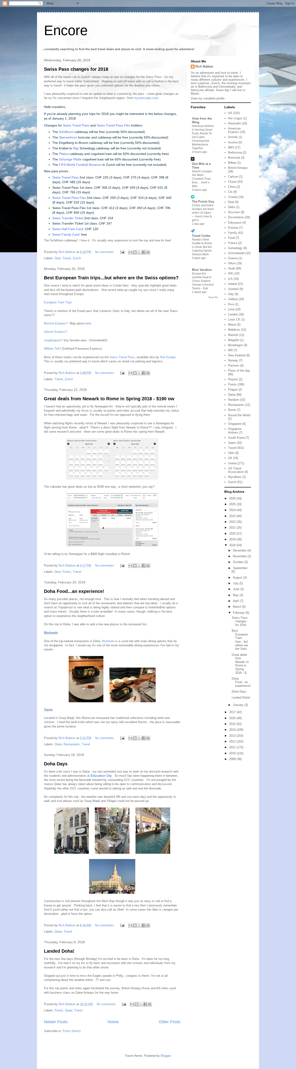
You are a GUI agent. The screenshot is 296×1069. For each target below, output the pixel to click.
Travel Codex (201, 235)
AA (230, 113)
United (232, 463)
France (232, 243)
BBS (231, 147)
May (236, 595)
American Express (234, 130)
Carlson (233, 176)
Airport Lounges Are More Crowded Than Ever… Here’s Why (202, 179)
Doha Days (56, 763)
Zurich (77, 258)
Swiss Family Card (65, 234)
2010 (233, 753)
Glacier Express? (55, 331)
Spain (232, 442)
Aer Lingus (235, 118)
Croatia (232, 197)
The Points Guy (203, 201)
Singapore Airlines (234, 430)
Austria (232, 142)
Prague (232, 389)
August (238, 577)
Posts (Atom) (71, 1031)
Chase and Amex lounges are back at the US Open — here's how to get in (203, 213)
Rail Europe (168, 357)
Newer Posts (56, 1022)
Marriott (233, 335)
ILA (230, 278)
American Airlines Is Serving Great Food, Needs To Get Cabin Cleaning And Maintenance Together (203, 137)
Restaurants (72, 744)
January (238, 705)
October (238, 562)
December (240, 550)
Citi (230, 192)
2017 (233, 712)
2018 (233, 545)
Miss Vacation (202, 269)
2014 (233, 729)
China (232, 186)
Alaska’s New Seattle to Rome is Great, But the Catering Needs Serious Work (202, 247)
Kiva (231, 304)
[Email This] (130, 252)
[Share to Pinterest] (148, 252)
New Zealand (236, 355)
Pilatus (64, 154)
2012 (233, 741)
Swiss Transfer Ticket (67, 218)
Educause (234, 222)
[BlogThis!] (135, 252)
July (236, 583)
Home (113, 1022)
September (240, 568)
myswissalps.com (146, 98)
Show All (212, 297)
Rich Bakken (204, 66)
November (240, 556)
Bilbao (232, 162)
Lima (231, 309)
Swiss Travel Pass (76, 125)
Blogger (166, 1055)
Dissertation (236, 217)
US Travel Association (236, 470)
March (237, 606)
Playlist (233, 379)
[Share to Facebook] (143, 252)
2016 (233, 718)
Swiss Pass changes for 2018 (76, 69)
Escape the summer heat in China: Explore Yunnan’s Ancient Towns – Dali (203, 281)
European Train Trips (58, 302)
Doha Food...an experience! (74, 591)
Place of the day (239, 370)
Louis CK (234, 319)
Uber (231, 453)
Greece (233, 258)
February (239, 612)
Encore (66, 30)
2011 (233, 747)
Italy (231, 294)
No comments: (105, 252)
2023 (233, 516)
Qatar (58, 744)
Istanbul (233, 289)
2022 (233, 522)
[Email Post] (122, 252)
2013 (233, 735)
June (236, 589)
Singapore (234, 423)
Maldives (234, 329)
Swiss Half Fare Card (67, 229)
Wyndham (234, 477)
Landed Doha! (59, 951)
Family (232, 232)
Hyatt (231, 268)
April (236, 601)
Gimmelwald (236, 253)
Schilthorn (66, 132)
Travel (66, 258)
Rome (232, 410)
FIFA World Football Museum (80, 164)
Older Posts (169, 1022)
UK (230, 458)
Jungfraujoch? (53, 340)
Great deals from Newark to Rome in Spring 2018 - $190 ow (109, 398)
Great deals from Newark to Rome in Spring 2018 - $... (240, 664)
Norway (233, 360)
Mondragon (235, 345)
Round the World (239, 415)
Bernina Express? (56, 323)
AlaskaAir (234, 123)
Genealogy (235, 248)
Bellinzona (235, 152)
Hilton (232, 263)
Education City (101, 775)
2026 (233, 498)
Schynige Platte (70, 159)
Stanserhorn (68, 137)
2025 (233, 504)
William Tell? (52, 348)
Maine (232, 324)
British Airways (238, 167)
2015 (233, 724)
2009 (233, 759)
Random (233, 399)
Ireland (232, 284)
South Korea (236, 437)
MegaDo (233, 340)
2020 (233, 533)
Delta (231, 207)
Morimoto (51, 632)
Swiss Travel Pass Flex (113, 125)
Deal (58, 258)
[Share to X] (139, 252)
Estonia (233, 227)
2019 (233, 539)
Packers (233, 365)
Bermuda (234, 157)
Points (66, 571)
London (233, 314)
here (88, 323)
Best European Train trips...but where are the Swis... (241, 639)
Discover (234, 212)
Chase (232, 181)
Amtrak (233, 137)
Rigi (76, 148)
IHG (230, 273)
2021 (233, 527)
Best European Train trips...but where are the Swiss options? (111, 277)
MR (230, 350)
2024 (233, 510)
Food (231, 238)
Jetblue (233, 299)
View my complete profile (208, 98)
